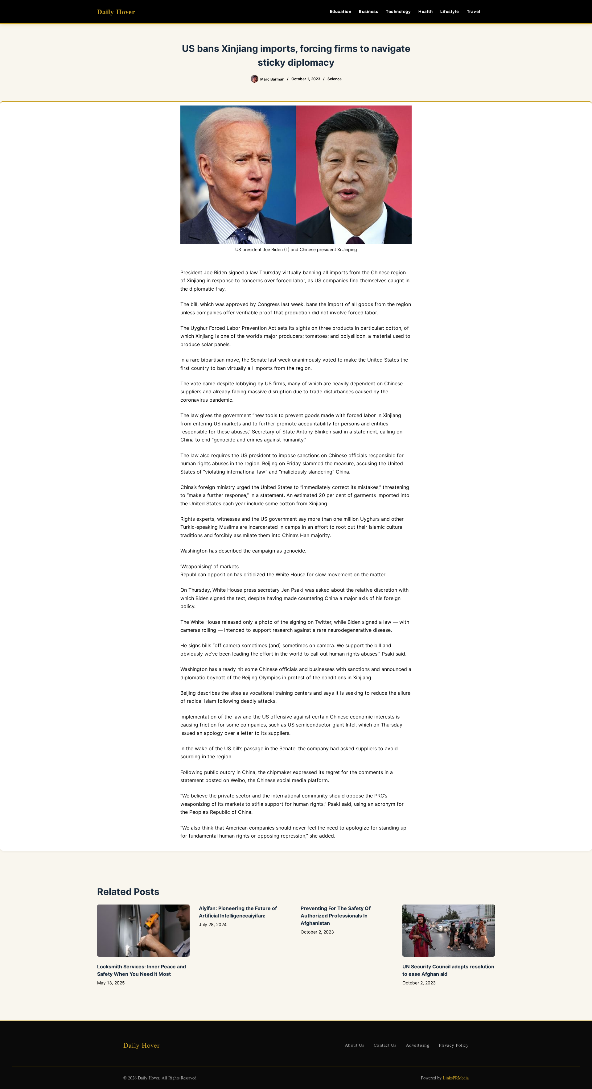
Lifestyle (449, 11)
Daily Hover (116, 11)
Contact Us (385, 1045)
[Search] (492, 11)
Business (368, 11)
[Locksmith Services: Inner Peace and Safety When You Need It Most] (143, 931)
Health (425, 11)
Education (341, 11)
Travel (473, 11)
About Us (354, 1045)
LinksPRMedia (456, 1078)
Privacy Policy (454, 1045)
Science (334, 79)
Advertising (418, 1045)
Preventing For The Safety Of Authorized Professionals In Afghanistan (336, 915)
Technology (398, 11)
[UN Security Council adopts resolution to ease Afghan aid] (448, 931)
